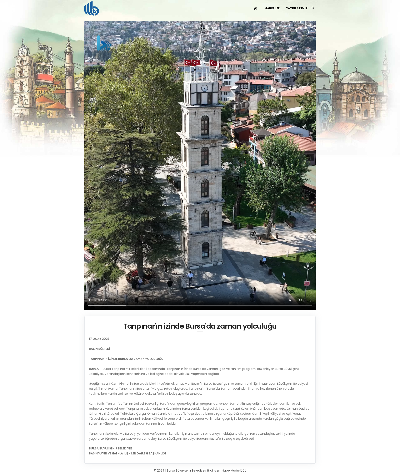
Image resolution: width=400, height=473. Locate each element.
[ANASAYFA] (256, 8)
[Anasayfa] (92, 8)
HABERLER (272, 8)
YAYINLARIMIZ (297, 8)
